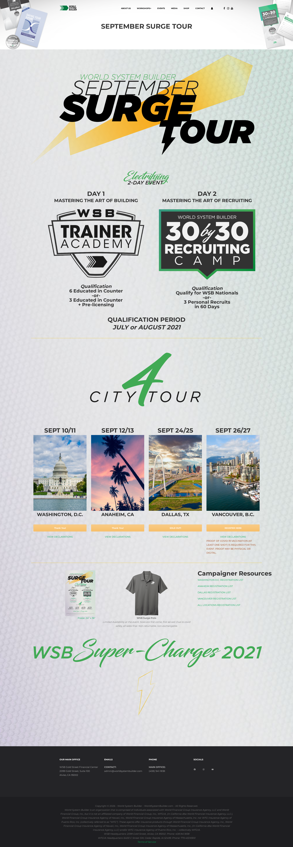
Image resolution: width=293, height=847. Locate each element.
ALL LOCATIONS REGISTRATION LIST (219, 605)
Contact (200, 8)
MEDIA (174, 8)
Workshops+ (144, 8)
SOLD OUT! (175, 528)
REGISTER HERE (233, 528)
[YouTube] (214, 768)
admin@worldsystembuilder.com (123, 771)
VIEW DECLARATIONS (60, 536)
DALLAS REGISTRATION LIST (214, 592)
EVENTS (161, 8)
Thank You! (60, 528)
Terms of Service (146, 841)
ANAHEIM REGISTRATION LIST (215, 586)
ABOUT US (126, 8)
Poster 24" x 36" (86, 618)
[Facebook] (196, 768)
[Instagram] (205, 768)
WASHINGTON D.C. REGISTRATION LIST (220, 579)
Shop (186, 8)
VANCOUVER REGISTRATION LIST (217, 598)
